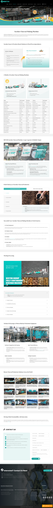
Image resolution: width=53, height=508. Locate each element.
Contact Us (39, 4)
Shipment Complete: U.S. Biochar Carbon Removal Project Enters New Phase (20, 386)
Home (7, 4)
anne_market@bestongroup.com (8, 474)
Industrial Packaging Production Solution (35, 495)
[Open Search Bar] (51, 4)
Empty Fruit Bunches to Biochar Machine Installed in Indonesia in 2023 (43, 407)
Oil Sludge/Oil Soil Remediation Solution (5, 494)
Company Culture (49, 489)
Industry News (30, 4)
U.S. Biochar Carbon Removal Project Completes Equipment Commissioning (8, 386)
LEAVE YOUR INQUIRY (47, 470)
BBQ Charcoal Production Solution (18, 499)
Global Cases (19, 4)
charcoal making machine (31, 54)
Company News (24, 4)
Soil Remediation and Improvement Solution (20, 494)
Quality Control (44, 490)
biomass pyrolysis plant (12, 238)
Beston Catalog (49, 490)
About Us (10, 4)
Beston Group (5, 375)
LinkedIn (9, 421)
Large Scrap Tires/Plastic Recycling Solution (6, 493)
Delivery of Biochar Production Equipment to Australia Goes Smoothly (9, 397)
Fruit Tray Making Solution (33, 494)
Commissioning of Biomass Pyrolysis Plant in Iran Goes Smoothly (8, 407)
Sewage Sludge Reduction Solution (19, 495)
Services (48, 491)
